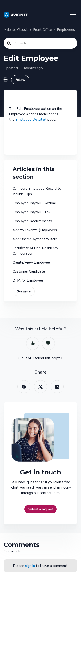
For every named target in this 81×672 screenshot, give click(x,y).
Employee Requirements (32, 221)
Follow (20, 80)
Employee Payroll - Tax (31, 212)
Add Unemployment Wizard (35, 239)
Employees (66, 29)
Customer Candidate (29, 271)
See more (24, 291)
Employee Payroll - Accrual (34, 203)
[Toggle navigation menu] (72, 14)
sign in (30, 565)
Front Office (42, 29)
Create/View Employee (31, 262)
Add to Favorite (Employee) (35, 230)
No (48, 343)
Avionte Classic (16, 29)
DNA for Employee (28, 280)
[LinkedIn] (57, 386)
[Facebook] (24, 386)
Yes (32, 343)
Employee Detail (28, 119)
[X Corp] (40, 386)
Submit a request (40, 509)
